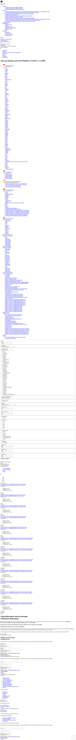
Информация (5, 23)
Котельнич (7, 32)
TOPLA (4, 382)
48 (3, 428)
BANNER (5, 353)
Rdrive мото (7, 257)
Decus (6, 83)
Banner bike (7, 248)
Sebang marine (8, 242)
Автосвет (7, 275)
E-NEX (4, 358)
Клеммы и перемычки (9, 317)
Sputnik (6, 138)
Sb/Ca (4, 438)
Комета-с (7, 205)
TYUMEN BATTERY (7, 387)
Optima (6, 125)
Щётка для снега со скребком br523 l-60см (13, 311)
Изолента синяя (8, 284)
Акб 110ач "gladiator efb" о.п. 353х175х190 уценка (15, 337)
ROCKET (5, 376)
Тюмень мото (8, 271)
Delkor (6, 84)
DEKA (4, 357)
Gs (5, 254)
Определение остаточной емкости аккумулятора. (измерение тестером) (19, 18)
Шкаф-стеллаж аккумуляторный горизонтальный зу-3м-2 (16, 331)
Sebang (6, 135)
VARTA (4, 388)
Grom (6, 105)
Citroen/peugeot (8, 79)
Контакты (5, 30)
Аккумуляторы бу (6, 678)
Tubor (6, 146)
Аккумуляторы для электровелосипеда (13, 186)
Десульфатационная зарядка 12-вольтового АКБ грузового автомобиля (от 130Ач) (22, 12)
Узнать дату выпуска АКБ (10, 27)
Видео (6, 29)
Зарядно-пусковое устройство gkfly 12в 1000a (14, 202)
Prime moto (7, 256)
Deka (6, 236)
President (7, 130)
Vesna (6, 156)
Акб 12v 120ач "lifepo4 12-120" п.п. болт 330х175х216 (16, 184)
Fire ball (6, 93)
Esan (6, 88)
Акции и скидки (8, 24)
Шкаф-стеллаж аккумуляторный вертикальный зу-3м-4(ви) (17, 329)
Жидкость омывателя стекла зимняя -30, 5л (14, 280)
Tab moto (7, 260)
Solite (6, 136)
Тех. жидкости (8, 293)
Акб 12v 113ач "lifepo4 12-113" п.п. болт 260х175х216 (16, 183)
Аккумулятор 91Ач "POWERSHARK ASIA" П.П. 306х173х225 (13, 528)
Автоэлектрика (8, 200)
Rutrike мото (7, 259)
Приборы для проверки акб (10, 322)
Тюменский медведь (9, 169)
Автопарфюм (8, 274)
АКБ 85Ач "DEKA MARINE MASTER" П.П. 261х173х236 (12, 495)
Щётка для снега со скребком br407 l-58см (13, 308)
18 (3, 423)
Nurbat (6, 124)
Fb (5, 91)
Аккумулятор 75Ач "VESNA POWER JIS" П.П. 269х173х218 (12, 506)
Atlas (6, 72)
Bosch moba (7, 249)
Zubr (6, 159)
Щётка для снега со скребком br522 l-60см (13, 310)
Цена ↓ (4, 470)
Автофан (7, 160)
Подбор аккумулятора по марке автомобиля (14, 7)
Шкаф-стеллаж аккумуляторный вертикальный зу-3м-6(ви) (17, 330)
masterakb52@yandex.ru (5, 706)
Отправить (7, 458)
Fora (6, 95)
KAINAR (5, 366)
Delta (6, 221)
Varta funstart (7, 263)
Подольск (7, 166)
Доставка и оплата (6, 22)
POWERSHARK (6, 372)
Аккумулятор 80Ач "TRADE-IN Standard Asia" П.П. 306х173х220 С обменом (16, 603)
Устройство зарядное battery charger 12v (13, 209)
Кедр (6, 204)
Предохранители (8, 290)
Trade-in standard (8, 177)
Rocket (6, 134)
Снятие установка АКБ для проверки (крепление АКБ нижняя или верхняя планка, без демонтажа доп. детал (27, 11)
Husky (6, 108)
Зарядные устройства (7, 685)
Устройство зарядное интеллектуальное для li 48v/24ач (16, 214)
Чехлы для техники (9, 298)
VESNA (5, 389)
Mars (6, 116)
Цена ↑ (4, 471)
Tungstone (7, 148)
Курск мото (7, 270)
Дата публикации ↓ (7, 468)
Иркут (6, 165)
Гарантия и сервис (9, 26)
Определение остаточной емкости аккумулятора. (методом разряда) (19, 15)
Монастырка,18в (8, 35)
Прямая (5, 442)
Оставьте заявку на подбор (5, 634)
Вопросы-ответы (8, 28)
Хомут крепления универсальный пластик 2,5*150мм (16, 297)
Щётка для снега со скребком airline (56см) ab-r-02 (15, 304)
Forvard (6, 98)
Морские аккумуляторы (7, 684)
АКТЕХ (5, 392)
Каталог (4, 691)
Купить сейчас (3, 633)
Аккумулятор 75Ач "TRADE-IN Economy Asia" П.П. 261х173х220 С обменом (16, 549)
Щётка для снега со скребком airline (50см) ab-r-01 (15, 301)
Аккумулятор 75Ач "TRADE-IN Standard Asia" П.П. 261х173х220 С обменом (16, 592)
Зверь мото (7, 268)
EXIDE (4, 360)
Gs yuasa (7, 106)
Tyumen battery (8, 149)
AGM (4, 431)
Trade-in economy (8, 175)
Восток (6, 232)
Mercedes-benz (8, 118)
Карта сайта (5, 720)
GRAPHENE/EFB (7, 437)
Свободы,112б (8, 33)
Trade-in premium (8, 176)
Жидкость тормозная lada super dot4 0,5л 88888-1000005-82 (17, 282)
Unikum (6, 151)
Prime (6, 131)
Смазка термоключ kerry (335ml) (11, 291)
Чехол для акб (8, 327)
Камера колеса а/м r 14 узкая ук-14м (12, 286)
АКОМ (4, 390)
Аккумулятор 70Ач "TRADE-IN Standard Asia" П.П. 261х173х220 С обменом (16, 582)
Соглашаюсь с (10, 653)
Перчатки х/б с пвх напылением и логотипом (14, 289)
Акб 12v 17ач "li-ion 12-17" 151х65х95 (13, 185)
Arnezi (6, 69)
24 (4, 424)
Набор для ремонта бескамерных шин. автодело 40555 (16, 288)
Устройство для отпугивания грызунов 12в (14, 294)
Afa (6, 67)
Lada (6, 112)
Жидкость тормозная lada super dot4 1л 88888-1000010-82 (16, 283)
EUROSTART (6, 359)
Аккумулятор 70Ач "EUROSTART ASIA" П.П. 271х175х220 (12, 485)
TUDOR (5, 386)
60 (3, 479)
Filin (6, 92)
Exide (6, 90)
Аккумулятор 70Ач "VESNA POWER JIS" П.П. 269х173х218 (12, 517)
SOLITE (5, 378)
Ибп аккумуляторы (7, 682)
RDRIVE (5, 375)
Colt (6, 80)
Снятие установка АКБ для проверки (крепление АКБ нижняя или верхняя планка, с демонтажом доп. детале (27, 19)
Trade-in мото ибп (8, 178)
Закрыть (2, 672)
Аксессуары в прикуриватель (11, 277)
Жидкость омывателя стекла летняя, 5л (13, 281)
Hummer (7, 195)
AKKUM (2, 45)
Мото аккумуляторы (7, 683)
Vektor (6, 230)
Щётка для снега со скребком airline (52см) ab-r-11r (15, 303)
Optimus (6, 225)
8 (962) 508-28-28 (3, 40)
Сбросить (2, 458)
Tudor (6, 147)
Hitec (6, 107)
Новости (7, 25)
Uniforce (7, 150)
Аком (6, 162)
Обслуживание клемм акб (10, 321)
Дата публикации (4, 466)
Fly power (7, 94)
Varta (6, 154)
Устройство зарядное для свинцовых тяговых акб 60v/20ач (17, 212)
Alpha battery (7, 220)
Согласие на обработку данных (9, 717)
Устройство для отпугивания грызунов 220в (14, 295)
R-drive (6, 132)
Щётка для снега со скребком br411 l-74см (13, 309)
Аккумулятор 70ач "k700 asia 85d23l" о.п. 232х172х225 (16, 161)
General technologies (9, 194)
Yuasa (6, 267)
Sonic (6, 137)
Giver (6, 103)
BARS (4, 354)
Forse (6, 97)
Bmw (6, 76)
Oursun (6, 126)
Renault (6, 133)
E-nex (6, 238)
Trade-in (5, 383)
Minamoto (7, 255)
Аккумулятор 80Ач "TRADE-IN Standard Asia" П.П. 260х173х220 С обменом (16, 571)
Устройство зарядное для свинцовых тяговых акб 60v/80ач (17, 213)
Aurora (6, 73)
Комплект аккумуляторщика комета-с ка (13, 318)
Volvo (6, 158)
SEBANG (5, 377)
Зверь (6, 164)
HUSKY (5, 364)
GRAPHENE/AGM (7, 436)
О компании (5, 692)
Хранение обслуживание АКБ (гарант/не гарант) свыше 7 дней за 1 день (20, 21)
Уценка (4, 687)
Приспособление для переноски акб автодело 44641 (15, 324)
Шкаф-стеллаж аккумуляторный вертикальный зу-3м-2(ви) (17, 328)
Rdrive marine (8, 240)
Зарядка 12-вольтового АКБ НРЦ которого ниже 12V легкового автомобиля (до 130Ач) (23, 20)
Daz (6, 82)
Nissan (6, 122)
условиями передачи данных (13, 653)
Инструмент (7, 285)
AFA (4, 351)
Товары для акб (6, 677)
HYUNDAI (5, 365)
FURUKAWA (6, 362)
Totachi (6, 144)
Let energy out (8, 114)
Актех (6, 163)
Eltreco (6, 222)
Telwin (6, 199)
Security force (7, 228)
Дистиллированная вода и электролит (13, 315)
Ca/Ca (4, 434)
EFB (4, 435)
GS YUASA (6, 363)
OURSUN (5, 371)
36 (4, 427)
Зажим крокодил (8, 316)
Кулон (6, 207)
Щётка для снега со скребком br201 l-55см (13, 305)
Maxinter (7, 197)
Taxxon (6, 140)
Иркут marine (8, 245)
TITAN (4, 381)
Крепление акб (8, 319)
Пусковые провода (9, 326)
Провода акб (7, 325)
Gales (6, 102)
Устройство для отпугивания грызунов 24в (14, 296)
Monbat (6, 120)
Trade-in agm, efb (8, 174)
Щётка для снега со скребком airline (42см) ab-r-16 (15, 299)
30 (3, 425)
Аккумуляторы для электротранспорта (10, 686)
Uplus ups (7, 229)
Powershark (7, 129)
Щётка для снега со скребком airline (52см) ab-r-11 (15, 302)
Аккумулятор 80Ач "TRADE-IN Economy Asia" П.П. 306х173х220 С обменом (16, 560)
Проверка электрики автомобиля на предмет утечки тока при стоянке (19, 13)
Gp (5, 224)
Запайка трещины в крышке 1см (11, 14)
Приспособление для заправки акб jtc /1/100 (14, 323)
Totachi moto (7, 261)
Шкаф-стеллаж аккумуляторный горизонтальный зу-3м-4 (16, 332)
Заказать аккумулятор (4, 43)
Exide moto (7, 252)
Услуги (4, 10)
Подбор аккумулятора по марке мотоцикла (14, 8)
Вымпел (7, 201)
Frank (6, 100)
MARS (4, 368)
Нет (4, 401)
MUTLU (5, 369)
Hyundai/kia (7, 110)
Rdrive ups (7, 226)
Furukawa (7, 101)
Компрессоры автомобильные (11, 287)
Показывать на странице (5, 461)
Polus (6, 128)
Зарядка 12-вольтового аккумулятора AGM (14, 16)
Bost (6, 78)
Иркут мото (7, 269)
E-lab (6, 86)
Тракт (6, 167)
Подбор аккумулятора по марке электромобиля (14, 9)
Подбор (4, 6)
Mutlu (6, 121)
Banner (6, 74)
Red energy (7, 258)
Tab (6, 139)
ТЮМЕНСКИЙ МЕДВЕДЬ (8, 394)
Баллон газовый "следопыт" (11, 278)
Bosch (6, 77)
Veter (6, 157)
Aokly (6, 68)
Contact (6, 81)
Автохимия (7, 276)
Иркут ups (7, 233)
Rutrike (6, 227)
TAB (4, 380)
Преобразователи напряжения (11, 208)
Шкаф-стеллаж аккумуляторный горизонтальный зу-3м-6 (16, 333)
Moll (6, 119)
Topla (6, 143)
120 (3, 481)
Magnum (7, 115)
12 (4, 417)
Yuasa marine (7, 244)
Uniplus (6, 152)
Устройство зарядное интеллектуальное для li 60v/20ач (16, 215)
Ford (6, 96)
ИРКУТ (4, 393)
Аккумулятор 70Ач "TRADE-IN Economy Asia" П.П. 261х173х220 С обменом (16, 539)
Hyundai (6, 109)
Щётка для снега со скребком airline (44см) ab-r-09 (15, 300)
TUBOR (5, 384)
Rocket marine (8, 241)
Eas (6, 87)
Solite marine (7, 243)
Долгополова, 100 (8, 34)
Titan (6, 142)
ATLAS (4, 352)
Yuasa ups (7, 231)
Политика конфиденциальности (9, 719)
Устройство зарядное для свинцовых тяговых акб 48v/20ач (17, 210)
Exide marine (7, 239)
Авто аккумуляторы (7, 681)
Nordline (7, 123)
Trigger (6, 145)
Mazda (6, 117)
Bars (6, 75)
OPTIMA (5, 370)
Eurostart (7, 89)
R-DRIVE (5, 374)
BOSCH (5, 356)
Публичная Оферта (7, 718)
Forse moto (7, 253)
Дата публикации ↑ (7, 469)
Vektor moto (7, 264)
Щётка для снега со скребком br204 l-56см (13, 307)
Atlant (6, 70)
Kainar (6, 111)
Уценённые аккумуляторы (10, 338)
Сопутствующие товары (8, 679)
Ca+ (4, 432)
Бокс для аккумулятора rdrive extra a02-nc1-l (14, 314)
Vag (6, 153)
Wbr (6, 266)
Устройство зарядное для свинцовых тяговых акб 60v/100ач (17, 211)
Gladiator (7, 104)
